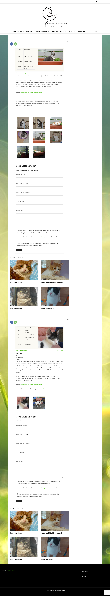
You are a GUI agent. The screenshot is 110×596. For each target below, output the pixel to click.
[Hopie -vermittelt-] (55, 296)
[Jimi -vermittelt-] (24, 296)
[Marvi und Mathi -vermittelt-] (55, 270)
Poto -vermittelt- (16, 282)
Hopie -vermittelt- (47, 309)
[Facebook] (96, 1)
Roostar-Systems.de (11, 570)
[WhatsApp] (15, 44)
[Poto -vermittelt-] (24, 270)
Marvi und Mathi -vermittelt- (52, 282)
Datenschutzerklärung (39, 237)
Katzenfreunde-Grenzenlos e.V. (58, 590)
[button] (96, 31)
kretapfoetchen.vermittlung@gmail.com (31, 92)
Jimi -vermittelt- (16, 309)
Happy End (13, 279)
